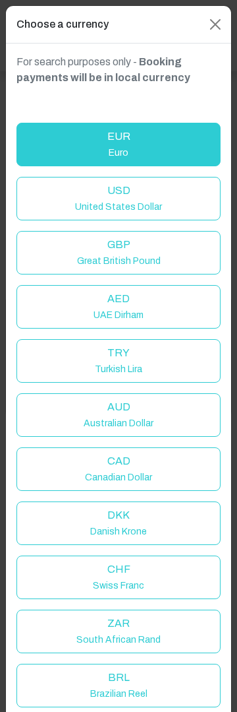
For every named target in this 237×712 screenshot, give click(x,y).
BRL (118, 685)
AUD (118, 414)
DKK (118, 522)
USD (118, 198)
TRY (118, 360)
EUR (118, 144)
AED (118, 306)
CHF (118, 577)
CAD (118, 468)
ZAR (118, 631)
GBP (119, 252)
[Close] (215, 24)
